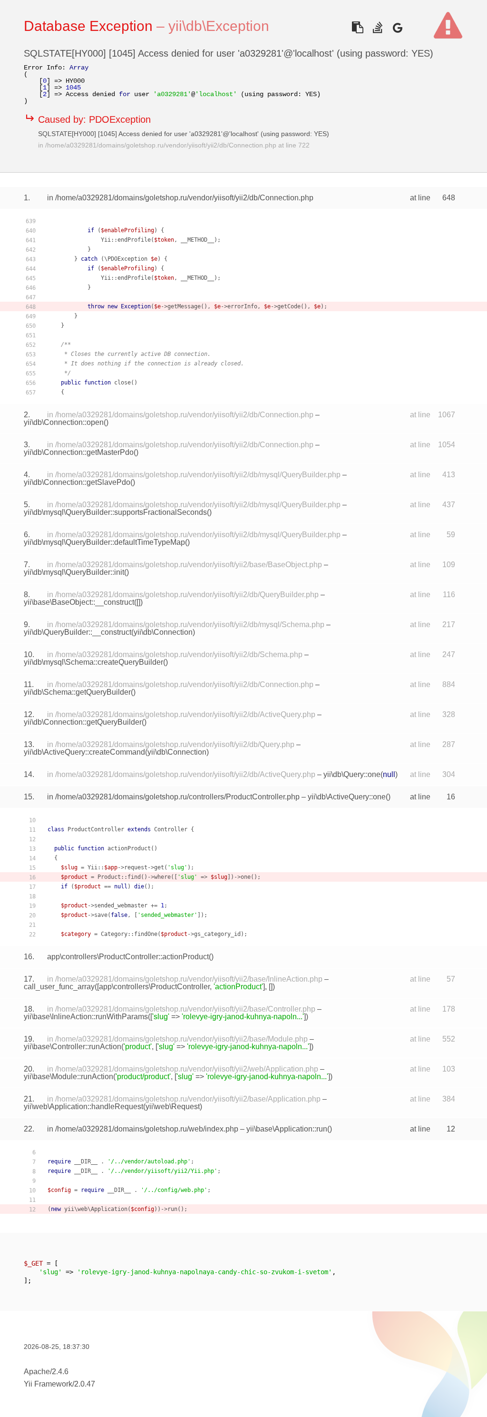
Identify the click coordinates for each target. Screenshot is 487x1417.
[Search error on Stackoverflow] (377, 27)
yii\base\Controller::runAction (72, 1047)
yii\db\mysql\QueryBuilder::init (74, 572)
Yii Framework (48, 1384)
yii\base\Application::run (286, 1129)
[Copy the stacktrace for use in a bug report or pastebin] (357, 27)
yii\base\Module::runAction (68, 1077)
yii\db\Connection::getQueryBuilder (83, 722)
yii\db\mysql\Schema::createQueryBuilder (93, 662)
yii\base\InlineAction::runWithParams (86, 1017)
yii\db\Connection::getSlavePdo (77, 482)
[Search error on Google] (397, 27)
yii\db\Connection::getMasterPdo (79, 452)
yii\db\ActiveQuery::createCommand (84, 752)
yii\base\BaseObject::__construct (79, 602)
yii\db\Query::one (351, 774)
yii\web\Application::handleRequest (83, 1106)
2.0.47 (84, 1384)
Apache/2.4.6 (46, 1372)
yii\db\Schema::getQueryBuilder (77, 692)
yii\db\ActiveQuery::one (347, 797)
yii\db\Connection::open (64, 422)
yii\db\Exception (218, 26)
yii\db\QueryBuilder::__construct (77, 632)
